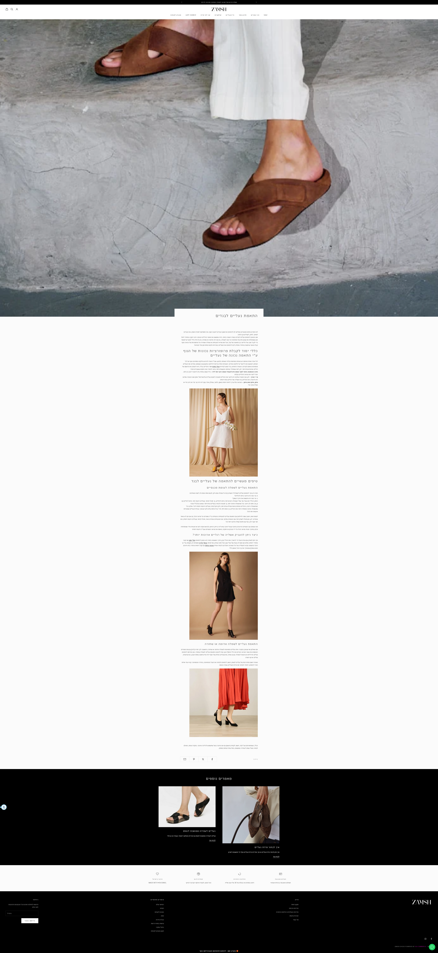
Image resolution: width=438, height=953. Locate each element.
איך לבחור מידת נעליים (267, 847)
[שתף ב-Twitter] (203, 759)
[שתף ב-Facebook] (212, 759)
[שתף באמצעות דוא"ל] (184, 759)
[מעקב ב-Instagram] (425, 939)
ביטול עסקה (160, 927)
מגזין (162, 916)
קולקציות (218, 15)
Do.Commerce (420, 946)
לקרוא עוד (276, 856)
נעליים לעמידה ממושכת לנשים (199, 831)
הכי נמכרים (255, 15)
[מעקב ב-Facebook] (431, 939)
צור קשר (296, 920)
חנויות (162, 908)
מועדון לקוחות (176, 15)
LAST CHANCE (191, 15)
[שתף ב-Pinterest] (193, 759)
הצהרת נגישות (294, 916)
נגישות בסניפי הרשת (157, 923)
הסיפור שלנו (160, 904)
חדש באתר (243, 15)
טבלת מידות (160, 920)
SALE (265, 15)
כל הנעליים (230, 15)
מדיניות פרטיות (294, 908)
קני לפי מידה (205, 15)
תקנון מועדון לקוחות (157, 931)
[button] (3, 807)
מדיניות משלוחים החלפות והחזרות (287, 912)
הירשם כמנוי (30, 921)
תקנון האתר (295, 904)
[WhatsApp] (432, 947)
